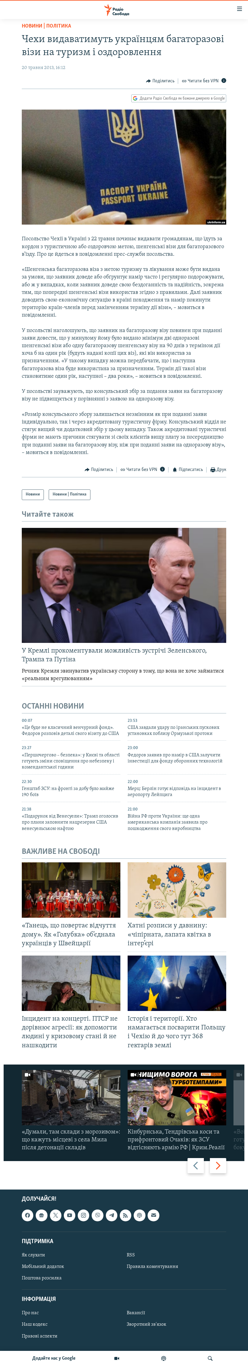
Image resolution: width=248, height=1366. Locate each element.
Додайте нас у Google (54, 1358)
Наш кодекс (34, 1324)
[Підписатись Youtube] (69, 1215)
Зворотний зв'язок (146, 1324)
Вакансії (136, 1313)
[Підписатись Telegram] (111, 1215)
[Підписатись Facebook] (27, 1215)
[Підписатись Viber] (97, 1215)
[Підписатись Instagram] (83, 1215)
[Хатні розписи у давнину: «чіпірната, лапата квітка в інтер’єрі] (177, 890)
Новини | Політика (46, 26)
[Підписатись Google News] (41, 1215)
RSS (131, 1255)
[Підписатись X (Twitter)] (55, 1215)
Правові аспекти (39, 1336)
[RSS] (125, 1215)
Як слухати (33, 1255)
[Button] (160, 81)
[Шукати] (210, 1358)
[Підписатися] (153, 1215)
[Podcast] (139, 1215)
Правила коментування (152, 1266)
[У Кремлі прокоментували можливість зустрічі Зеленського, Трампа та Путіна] (124, 585)
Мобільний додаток (43, 1266)
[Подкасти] (164, 1358)
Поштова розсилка (42, 1278)
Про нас (30, 1313)
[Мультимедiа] (117, 1358)
